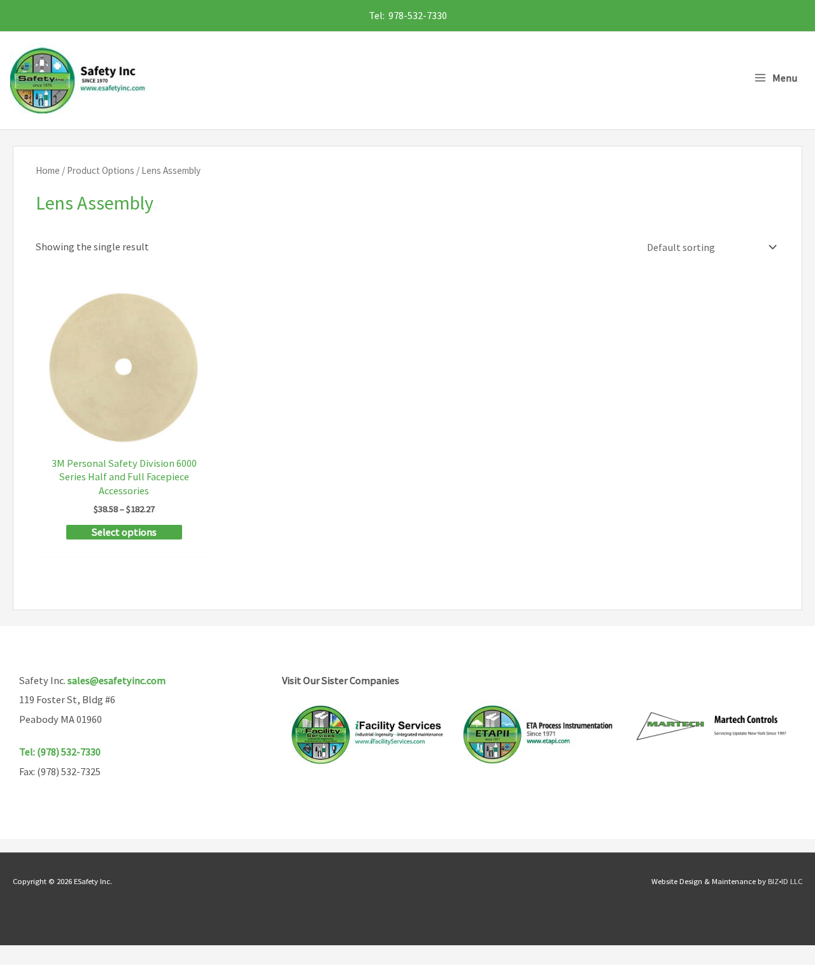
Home (48, 170)
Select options (124, 531)
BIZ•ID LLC (785, 881)
